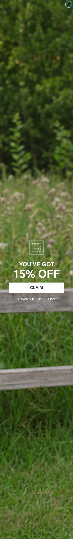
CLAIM (36, 287)
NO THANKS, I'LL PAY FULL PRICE (37, 299)
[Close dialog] (69, 4)
